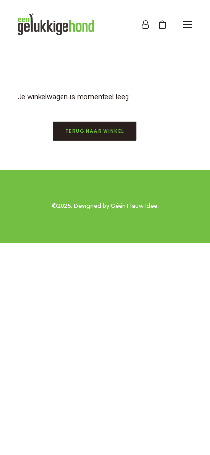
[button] (187, 24)
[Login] (141, 24)
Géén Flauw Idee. (135, 205)
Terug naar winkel (94, 131)
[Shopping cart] (158, 24)
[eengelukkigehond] (56, 24)
